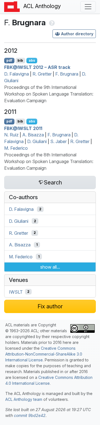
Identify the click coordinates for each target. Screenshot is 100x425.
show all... (50, 267)
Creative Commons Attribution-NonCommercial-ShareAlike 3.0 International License (43, 354)
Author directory (77, 33)
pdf (9, 60)
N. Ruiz (11, 135)
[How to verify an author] (51, 22)
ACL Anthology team (23, 399)
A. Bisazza (33, 135)
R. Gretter (42, 74)
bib (20, 60)
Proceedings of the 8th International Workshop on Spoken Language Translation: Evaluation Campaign (48, 161)
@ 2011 (23, 128)
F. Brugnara (66, 74)
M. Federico (16, 148)
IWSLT (16, 291)
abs (32, 60)
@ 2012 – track (37, 67)
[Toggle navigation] (88, 6)
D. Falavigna (16, 74)
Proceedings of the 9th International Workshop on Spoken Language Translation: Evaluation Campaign (48, 93)
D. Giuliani (37, 141)
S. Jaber (58, 141)
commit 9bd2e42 (30, 415)
